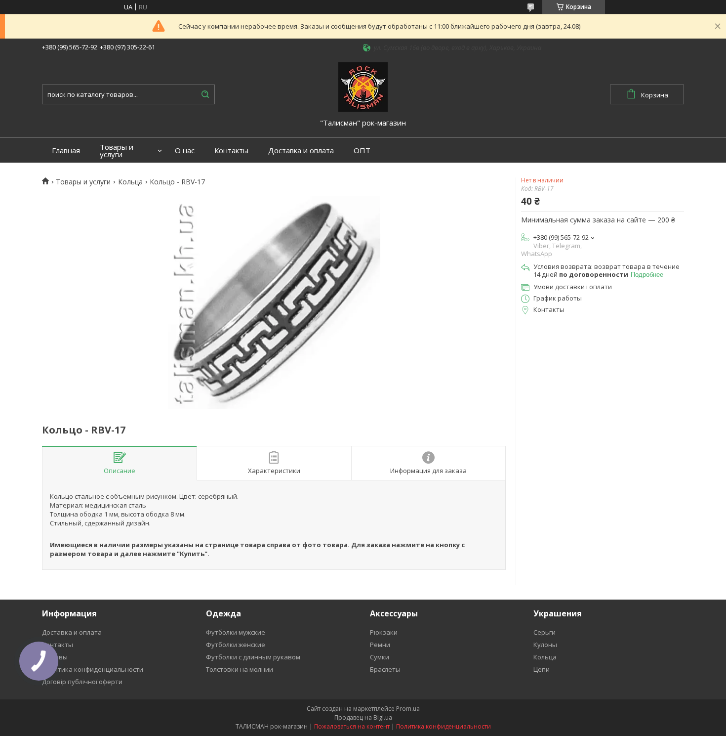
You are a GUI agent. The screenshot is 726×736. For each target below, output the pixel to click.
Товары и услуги (116, 150)
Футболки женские (235, 644)
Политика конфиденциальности (92, 669)
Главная (66, 150)
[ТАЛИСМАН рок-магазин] (363, 86)
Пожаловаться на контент (352, 726)
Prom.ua (408, 708)
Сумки (379, 656)
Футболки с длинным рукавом (253, 656)
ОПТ (362, 150)
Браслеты (385, 669)
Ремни (380, 644)
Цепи (541, 669)
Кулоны (545, 644)
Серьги (544, 632)
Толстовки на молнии (239, 669)
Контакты (231, 150)
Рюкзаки (384, 632)
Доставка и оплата (301, 150)
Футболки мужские (235, 632)
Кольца (130, 181)
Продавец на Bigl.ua (363, 717)
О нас (185, 150)
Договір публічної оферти (82, 681)
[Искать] (205, 94)
